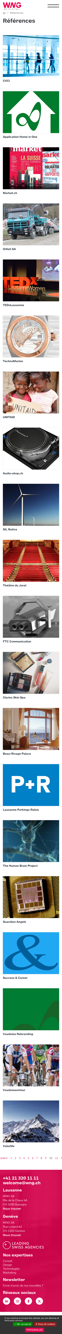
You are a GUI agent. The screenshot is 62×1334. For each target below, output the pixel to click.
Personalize (34, 1330)
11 (56, 1158)
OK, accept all (23, 1324)
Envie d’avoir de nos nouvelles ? (23, 1285)
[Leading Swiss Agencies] (23, 1245)
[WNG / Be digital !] (13, 6)
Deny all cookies (46, 1324)
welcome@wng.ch (22, 1182)
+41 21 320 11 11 (21, 1178)
